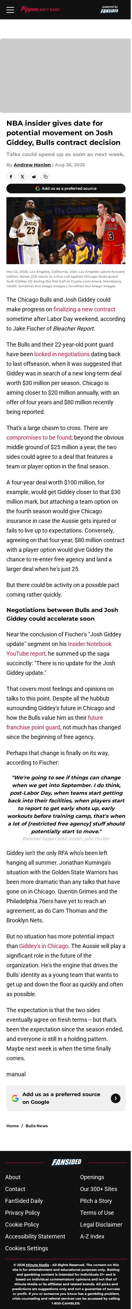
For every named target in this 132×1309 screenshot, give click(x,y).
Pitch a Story (96, 1200)
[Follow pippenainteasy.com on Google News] (115, 1098)
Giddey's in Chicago (43, 946)
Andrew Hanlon (32, 165)
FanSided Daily (24, 1200)
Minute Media (37, 1265)
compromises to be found (38, 437)
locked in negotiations (62, 354)
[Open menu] (10, 9)
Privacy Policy (22, 1212)
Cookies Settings (26, 1248)
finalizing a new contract (84, 309)
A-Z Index (92, 1236)
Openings (92, 1177)
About (13, 1177)
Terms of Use (97, 1212)
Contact (15, 1189)
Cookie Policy (22, 1224)
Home (12, 1125)
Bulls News (37, 1125)
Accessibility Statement (35, 1236)
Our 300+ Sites (98, 1189)
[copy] (45, 176)
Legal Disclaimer (101, 1224)
